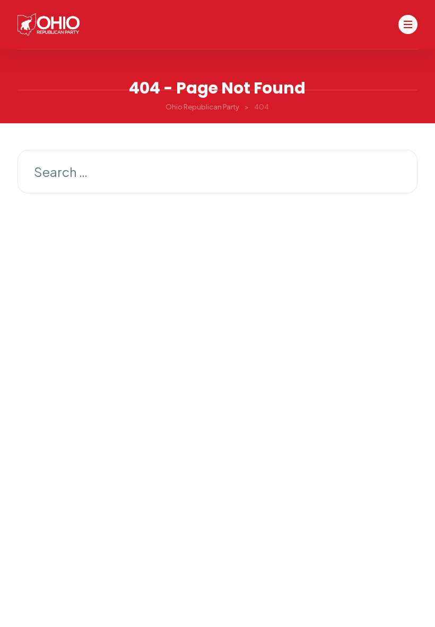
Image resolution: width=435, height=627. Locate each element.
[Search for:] (217, 173)
